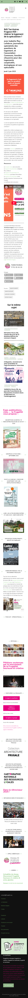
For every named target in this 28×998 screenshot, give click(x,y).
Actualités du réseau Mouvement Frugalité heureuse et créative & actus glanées (11, 877)
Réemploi (13, 386)
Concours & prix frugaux (11, 328)
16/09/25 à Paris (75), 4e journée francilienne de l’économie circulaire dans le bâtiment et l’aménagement (13, 392)
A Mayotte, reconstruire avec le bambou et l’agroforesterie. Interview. (14, 363)
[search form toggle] (26, 2)
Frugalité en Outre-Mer (10, 358)
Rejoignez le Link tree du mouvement (13, 883)
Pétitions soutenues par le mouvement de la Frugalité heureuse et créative (13, 665)
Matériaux (20, 358)
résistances (13, 25)
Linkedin (3, 919)
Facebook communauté (6, 922)
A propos (3, 898)
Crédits (3, 909)
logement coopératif (14, 288)
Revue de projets (7, 590)
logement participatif (9, 291)
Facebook (3, 915)
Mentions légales (5, 905)
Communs (12, 148)
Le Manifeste (4, 902)
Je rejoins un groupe (11, 718)
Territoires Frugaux (7, 582)
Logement (6, 25)
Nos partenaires (5, 929)
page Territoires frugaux (10, 259)
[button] (8, 275)
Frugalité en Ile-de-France (11, 384)
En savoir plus (8, 985)
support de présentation (11, 169)
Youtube (3, 926)
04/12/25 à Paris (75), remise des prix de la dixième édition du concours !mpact (11, 335)
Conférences (14, 24)
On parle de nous (5, 933)
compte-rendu (8, 167)
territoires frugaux (8, 297)
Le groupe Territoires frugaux (12, 23)
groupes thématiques (18, 580)
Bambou (6, 357)
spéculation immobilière (9, 294)
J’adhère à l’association (11, 708)
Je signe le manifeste (11, 698)
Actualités (7, 24)
